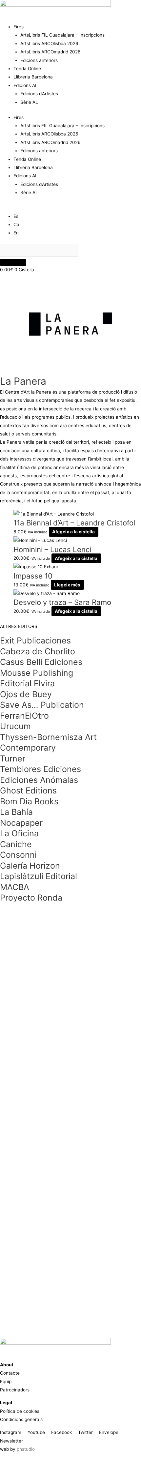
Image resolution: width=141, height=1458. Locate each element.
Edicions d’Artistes (39, 93)
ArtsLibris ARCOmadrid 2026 (50, 51)
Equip (5, 1381)
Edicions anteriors (39, 60)
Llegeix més (67, 584)
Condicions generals (21, 1419)
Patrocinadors (15, 1389)
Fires (18, 26)
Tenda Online (27, 68)
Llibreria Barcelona (33, 76)
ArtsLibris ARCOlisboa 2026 (49, 43)
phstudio (26, 1449)
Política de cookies (19, 1411)
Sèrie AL (29, 102)
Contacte (10, 1373)
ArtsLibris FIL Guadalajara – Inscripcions (62, 35)
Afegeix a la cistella (73, 531)
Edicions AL (25, 85)
